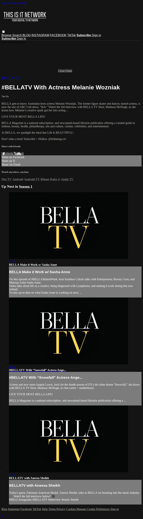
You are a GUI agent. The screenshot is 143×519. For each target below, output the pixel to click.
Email (20, 153)
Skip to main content (13, 3)
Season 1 (25, 186)
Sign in (96, 35)
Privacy (61, 509)
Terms (52, 509)
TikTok (71, 35)
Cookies (71, 509)
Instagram (14, 509)
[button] (3, 31)
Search (17, 35)
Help (45, 509)
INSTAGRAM (40, 35)
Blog (4, 509)
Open (69, 70)
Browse (6, 35)
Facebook (7, 153)
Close (62, 70)
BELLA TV (10, 78)
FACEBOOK (58, 35)
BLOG (27, 35)
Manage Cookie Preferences (93, 509)
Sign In (21, 38)
